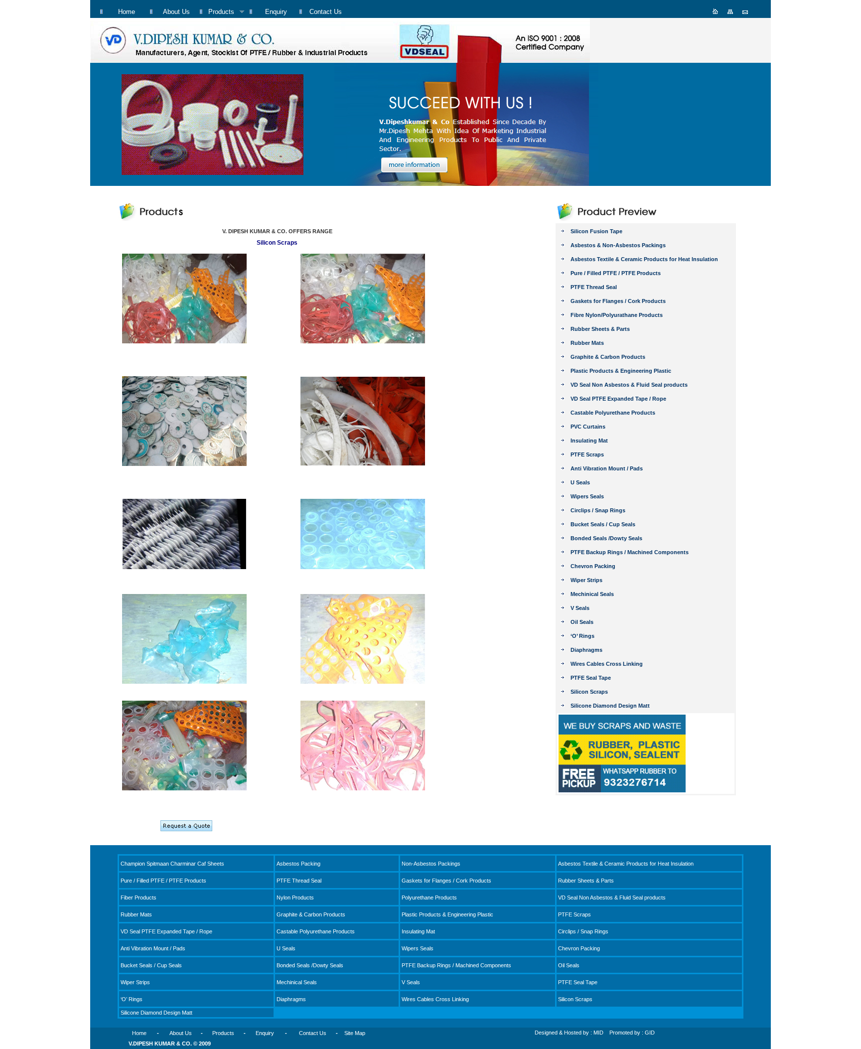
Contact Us (312, 1033)
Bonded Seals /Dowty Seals (606, 538)
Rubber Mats (587, 343)
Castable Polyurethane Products (613, 413)
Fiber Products (138, 897)
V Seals (580, 608)
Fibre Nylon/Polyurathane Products (617, 315)
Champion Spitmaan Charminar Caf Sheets (172, 864)
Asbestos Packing (298, 864)
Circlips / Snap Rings (598, 510)
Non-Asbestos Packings (431, 864)
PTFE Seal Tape (591, 678)
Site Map (354, 1033)
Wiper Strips (586, 580)
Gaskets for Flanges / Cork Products (618, 301)
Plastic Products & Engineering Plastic (621, 371)
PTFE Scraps (587, 454)
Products (223, 1033)
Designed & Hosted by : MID (569, 1033)
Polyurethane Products (429, 897)
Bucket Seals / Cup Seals (603, 524)
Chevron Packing (593, 566)
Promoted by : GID (632, 1033)
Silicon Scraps (589, 692)
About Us (180, 1033)
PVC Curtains (588, 427)
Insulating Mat (589, 441)
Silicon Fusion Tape (596, 231)
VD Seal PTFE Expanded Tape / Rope (618, 399)
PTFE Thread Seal (594, 287)
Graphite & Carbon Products (608, 357)
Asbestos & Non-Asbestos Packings (618, 245)
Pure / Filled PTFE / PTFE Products (616, 273)
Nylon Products (295, 897)
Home (139, 1033)
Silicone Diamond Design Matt (610, 706)
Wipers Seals (587, 496)
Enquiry (265, 1033)
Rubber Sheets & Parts (600, 329)
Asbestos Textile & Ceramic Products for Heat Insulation (644, 259)
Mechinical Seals (592, 594)
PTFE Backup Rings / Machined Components (630, 552)
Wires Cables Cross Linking (607, 664)
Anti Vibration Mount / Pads (607, 468)
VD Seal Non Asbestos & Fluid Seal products (629, 385)
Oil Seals (582, 622)
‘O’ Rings (582, 636)
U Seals (580, 482)
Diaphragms (586, 650)
